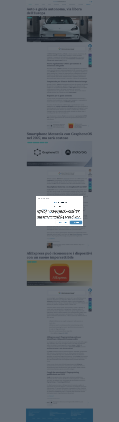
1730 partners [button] (44, 209)
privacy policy (76, 218)
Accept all (76, 222)
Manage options (63, 222)
